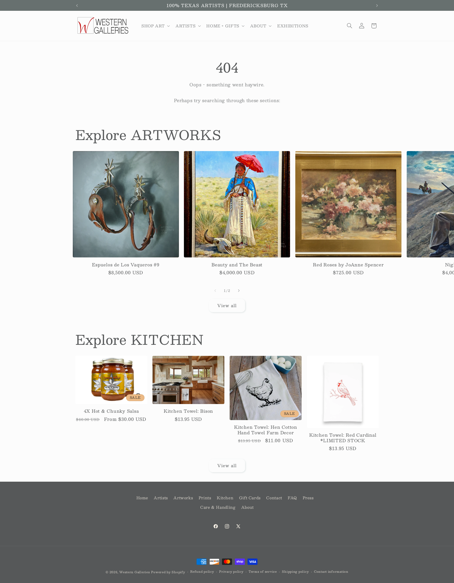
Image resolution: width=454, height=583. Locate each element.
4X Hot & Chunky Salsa (111, 411)
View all (227, 305)
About (247, 507)
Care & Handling (217, 507)
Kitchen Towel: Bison (188, 411)
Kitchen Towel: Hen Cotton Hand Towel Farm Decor (265, 430)
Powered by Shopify (168, 572)
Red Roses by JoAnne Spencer (348, 264)
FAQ (292, 498)
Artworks (183, 498)
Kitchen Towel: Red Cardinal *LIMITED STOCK (342, 437)
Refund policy (202, 571)
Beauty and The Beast (236, 264)
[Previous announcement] (77, 5)
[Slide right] (239, 290)
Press (308, 498)
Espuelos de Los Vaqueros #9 (125, 264)
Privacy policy (231, 571)
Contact (274, 498)
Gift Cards (250, 498)
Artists (161, 498)
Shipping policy (295, 571)
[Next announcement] (377, 5)
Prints (205, 498)
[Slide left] (215, 290)
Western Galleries (134, 572)
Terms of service (263, 571)
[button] (155, 26)
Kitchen (225, 498)
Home (142, 498)
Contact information (331, 571)
